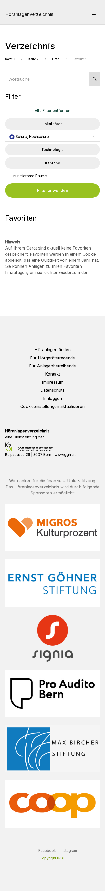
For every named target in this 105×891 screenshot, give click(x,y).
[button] (94, 14)
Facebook (47, 850)
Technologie (52, 149)
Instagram (69, 850)
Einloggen (52, 398)
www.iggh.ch (65, 454)
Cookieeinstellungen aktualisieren (52, 406)
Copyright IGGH (52, 858)
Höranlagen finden (52, 349)
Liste (55, 59)
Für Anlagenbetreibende (52, 365)
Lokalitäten (53, 124)
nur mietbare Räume (30, 176)
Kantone (52, 163)
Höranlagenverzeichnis (29, 14)
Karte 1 (10, 59)
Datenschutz (52, 390)
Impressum (52, 382)
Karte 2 (33, 59)
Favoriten (80, 59)
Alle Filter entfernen (52, 110)
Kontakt (52, 374)
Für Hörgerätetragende (52, 357)
